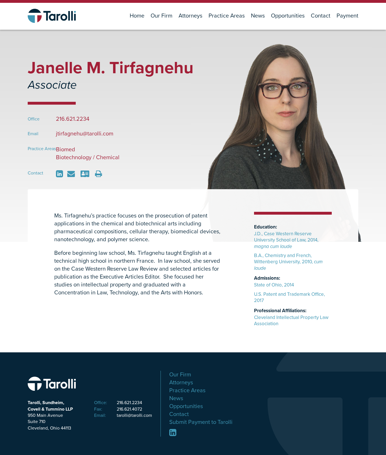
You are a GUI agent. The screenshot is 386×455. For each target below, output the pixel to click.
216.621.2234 (118, 403)
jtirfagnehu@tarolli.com (84, 133)
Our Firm (161, 16)
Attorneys (190, 16)
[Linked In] (172, 432)
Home (137, 16)
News (258, 16)
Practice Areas (227, 16)
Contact (320, 16)
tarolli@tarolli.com (123, 415)
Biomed (65, 149)
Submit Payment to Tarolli (201, 422)
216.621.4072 (118, 409)
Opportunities (288, 16)
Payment (347, 16)
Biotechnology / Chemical (88, 157)
